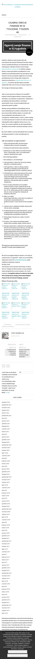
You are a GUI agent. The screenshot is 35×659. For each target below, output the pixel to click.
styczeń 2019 (5, 501)
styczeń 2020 (5, 469)
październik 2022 (6, 415)
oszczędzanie (19, 324)
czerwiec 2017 (6, 551)
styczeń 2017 (5, 565)
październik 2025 (6, 405)
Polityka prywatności (17, 655)
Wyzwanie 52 (7, 324)
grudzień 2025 (6, 402)
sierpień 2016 (5, 578)
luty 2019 (4, 498)
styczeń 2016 (5, 597)
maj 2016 (4, 586)
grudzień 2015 (6, 600)
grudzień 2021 (6, 423)
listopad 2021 (5, 426)
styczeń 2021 (5, 437)
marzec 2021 (5, 431)
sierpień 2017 (5, 546)
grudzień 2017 (6, 535)
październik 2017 (6, 541)
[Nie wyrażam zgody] (33, 645)
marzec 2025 (5, 413)
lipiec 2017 (5, 549)
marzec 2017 (5, 559)
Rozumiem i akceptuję (17, 652)
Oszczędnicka (22, 35)
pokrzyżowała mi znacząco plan (10, 69)
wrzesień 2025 (6, 407)
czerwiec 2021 (6, 429)
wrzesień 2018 (6, 511)
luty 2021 (4, 434)
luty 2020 (4, 466)
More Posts (15, 336)
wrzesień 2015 (6, 608)
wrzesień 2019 (6, 479)
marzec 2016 (5, 592)
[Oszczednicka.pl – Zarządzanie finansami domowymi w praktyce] (17, 5)
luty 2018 (4, 530)
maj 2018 (4, 522)
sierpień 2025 (5, 410)
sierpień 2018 (5, 514)
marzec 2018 (5, 527)
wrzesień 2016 (6, 575)
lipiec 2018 (5, 517)
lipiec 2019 (5, 485)
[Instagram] (8, 366)
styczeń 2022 (5, 421)
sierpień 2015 (5, 610)
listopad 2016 (5, 570)
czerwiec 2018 (6, 519)
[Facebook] (3, 366)
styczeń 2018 (5, 533)
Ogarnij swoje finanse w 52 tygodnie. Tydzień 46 (15, 296)
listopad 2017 (5, 538)
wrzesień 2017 (6, 543)
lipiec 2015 (5, 613)
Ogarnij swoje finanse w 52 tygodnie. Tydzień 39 (11, 352)
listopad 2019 (5, 474)
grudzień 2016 (6, 567)
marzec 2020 (5, 463)
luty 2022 (4, 418)
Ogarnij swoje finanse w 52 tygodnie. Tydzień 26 (25, 296)
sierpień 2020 (5, 450)
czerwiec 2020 (6, 455)
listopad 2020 (5, 442)
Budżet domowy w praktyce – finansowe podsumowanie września (24, 353)
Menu (4, 15)
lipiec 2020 (5, 453)
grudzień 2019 (6, 471)
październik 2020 (6, 445)
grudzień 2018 (6, 503)
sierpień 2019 (5, 482)
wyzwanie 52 (10, 326)
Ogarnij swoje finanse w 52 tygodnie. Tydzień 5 (25, 315)
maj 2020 (4, 458)
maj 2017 (4, 554)
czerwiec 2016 (6, 584)
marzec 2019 (5, 495)
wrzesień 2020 (6, 447)
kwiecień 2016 (6, 589)
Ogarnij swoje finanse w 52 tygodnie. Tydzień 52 (5, 296)
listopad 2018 (5, 506)
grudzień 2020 (6, 439)
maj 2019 (4, 490)
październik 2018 (6, 509)
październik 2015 (6, 605)
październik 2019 (6, 477)
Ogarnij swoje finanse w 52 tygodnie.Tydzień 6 (16, 315)
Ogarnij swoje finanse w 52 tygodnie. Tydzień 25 (5, 315)
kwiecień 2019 (6, 493)
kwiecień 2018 (6, 525)
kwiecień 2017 (6, 557)
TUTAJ (7, 392)
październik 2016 (6, 573)
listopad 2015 (5, 602)
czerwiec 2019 (6, 487)
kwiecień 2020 (6, 461)
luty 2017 (4, 562)
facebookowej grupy (20, 260)
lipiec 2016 (5, 581)
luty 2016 (4, 594)
